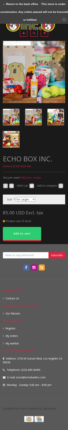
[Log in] (25, 33)
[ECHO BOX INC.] (34, 72)
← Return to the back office (20, 3)
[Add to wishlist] (31, 185)
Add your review (30, 177)
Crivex (22, 408)
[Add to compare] (60, 185)
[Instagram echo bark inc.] (34, 267)
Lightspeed (49, 408)
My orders (11, 336)
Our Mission (12, 313)
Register (10, 328)
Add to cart (22, 233)
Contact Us (12, 298)
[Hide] (64, 19)
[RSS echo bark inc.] (41, 267)
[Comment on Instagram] (11, 185)
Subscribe (57, 255)
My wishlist (12, 343)
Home (6, 166)
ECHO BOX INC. (22, 166)
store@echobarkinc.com (31, 377)
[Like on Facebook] (5, 185)
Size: (11, 199)
